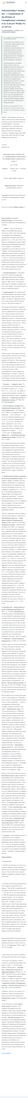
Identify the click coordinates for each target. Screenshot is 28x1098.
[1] (16, 161)
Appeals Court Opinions (8, 32)
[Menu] (25, 2)
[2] (16, 272)
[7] (10, 754)
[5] (14, 402)
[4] (21, 303)
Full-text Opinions (6, 1053)
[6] (8, 627)
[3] (18, 288)
